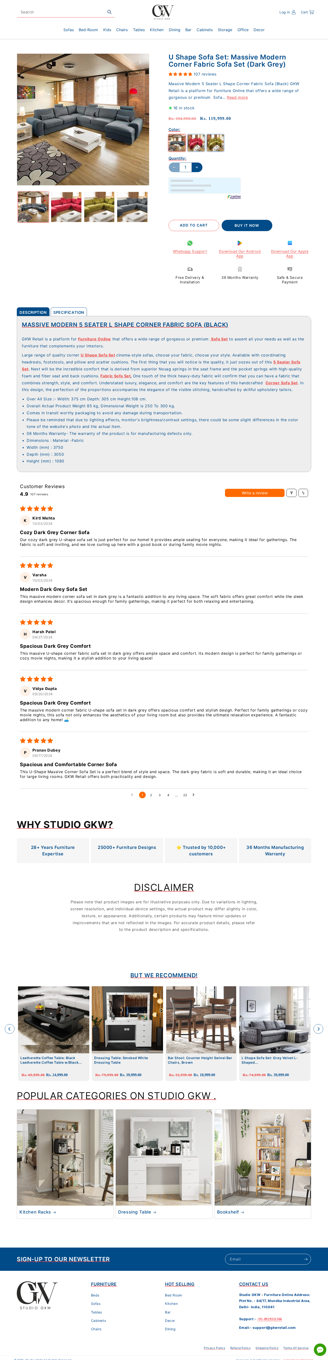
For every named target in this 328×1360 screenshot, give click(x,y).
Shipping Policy (267, 1348)
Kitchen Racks (35, 1211)
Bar (168, 1312)
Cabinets (98, 1321)
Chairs (96, 1329)
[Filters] (291, 493)
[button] (307, 12)
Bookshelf (228, 1211)
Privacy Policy (214, 1348)
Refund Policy (240, 1348)
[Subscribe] (305, 1259)
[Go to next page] (195, 795)
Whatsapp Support (190, 251)
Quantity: (178, 158)
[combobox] (66, 12)
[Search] (109, 12)
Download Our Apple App (290, 253)
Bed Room (173, 1295)
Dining (170, 1329)
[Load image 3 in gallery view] (99, 207)
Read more (237, 97)
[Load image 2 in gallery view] (66, 207)
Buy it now (247, 225)
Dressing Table (134, 1211)
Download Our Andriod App (240, 253)
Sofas (96, 1304)
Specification (68, 312)
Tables (96, 1312)
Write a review (255, 492)
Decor (170, 1321)
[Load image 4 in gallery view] (132, 207)
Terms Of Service (296, 1348)
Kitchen (171, 1304)
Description (33, 312)
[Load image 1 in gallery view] (33, 207)
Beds (95, 1295)
